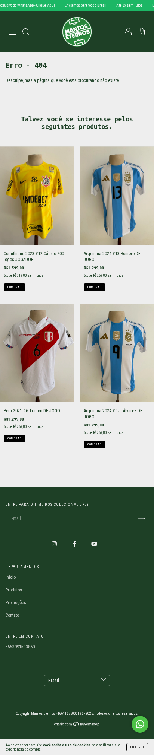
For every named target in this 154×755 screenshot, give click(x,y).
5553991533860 (20, 647)
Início (11, 577)
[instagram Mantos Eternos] (54, 544)
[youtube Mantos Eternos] (94, 544)
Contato (12, 615)
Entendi (137, 747)
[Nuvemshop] (77, 725)
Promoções (16, 602)
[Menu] (12, 32)
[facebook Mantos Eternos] (75, 544)
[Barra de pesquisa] (26, 32)
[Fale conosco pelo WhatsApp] (140, 724)
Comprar (14, 287)
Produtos (14, 590)
